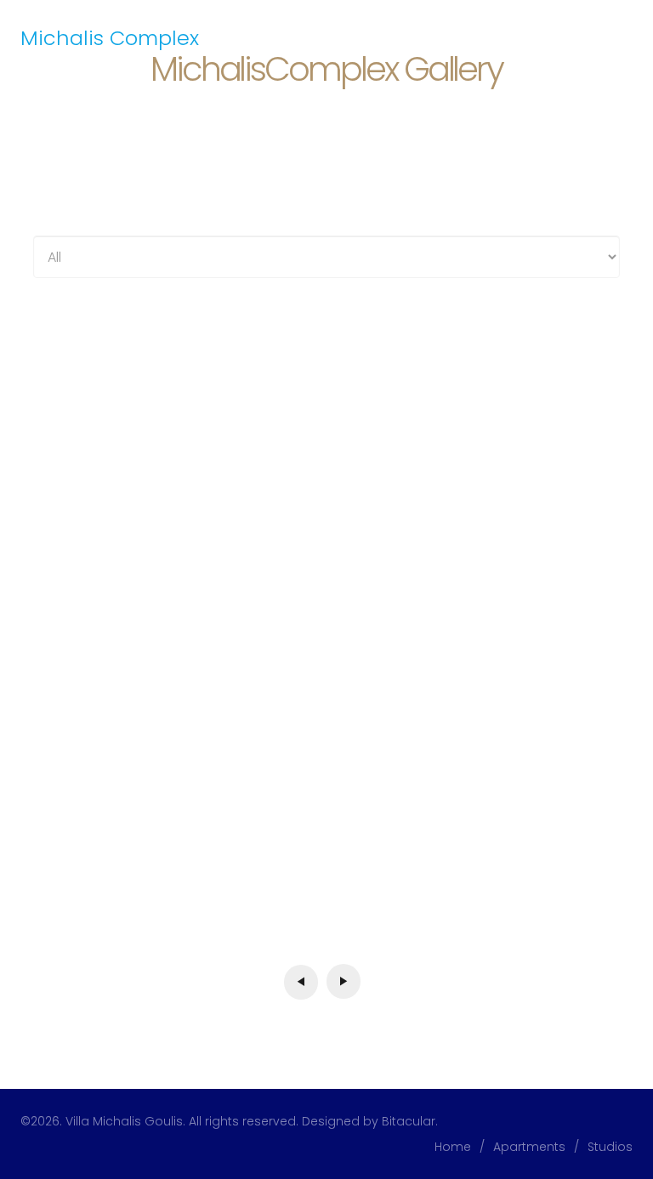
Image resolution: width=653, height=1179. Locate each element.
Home (452, 1146)
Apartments (529, 1146)
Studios (610, 1146)
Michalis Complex (109, 38)
